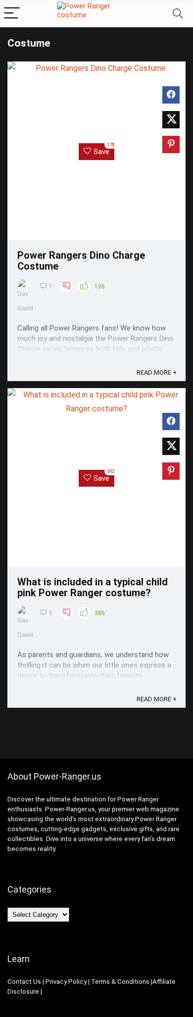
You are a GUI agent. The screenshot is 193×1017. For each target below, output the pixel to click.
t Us (35, 981)
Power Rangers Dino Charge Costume (81, 260)
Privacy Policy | (68, 981)
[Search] (178, 13)
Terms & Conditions (120, 981)
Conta (16, 981)
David (25, 308)
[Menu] (12, 13)
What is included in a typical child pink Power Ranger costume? (92, 587)
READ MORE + (157, 372)
